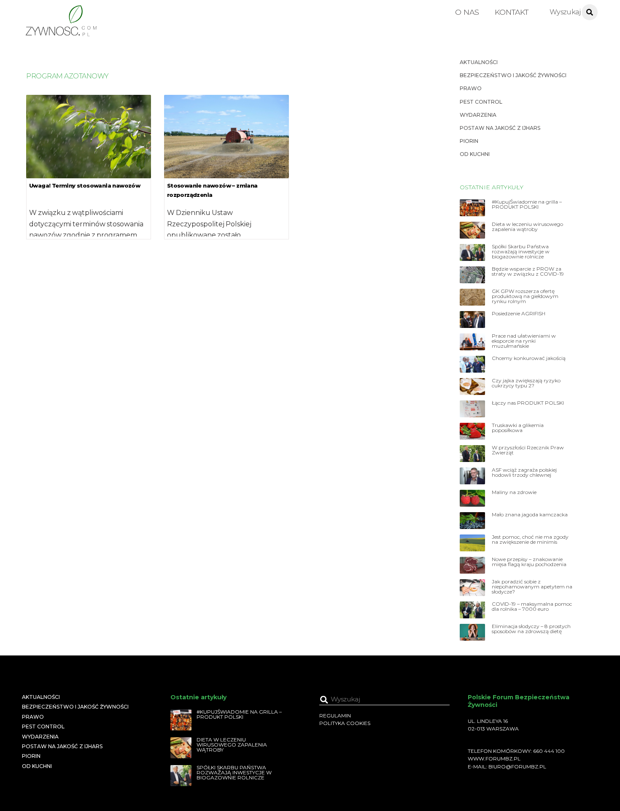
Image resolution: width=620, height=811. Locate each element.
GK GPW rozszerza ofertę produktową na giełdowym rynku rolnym (525, 296)
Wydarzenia (478, 115)
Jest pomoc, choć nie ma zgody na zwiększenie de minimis (530, 539)
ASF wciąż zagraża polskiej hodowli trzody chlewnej (524, 472)
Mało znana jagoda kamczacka (530, 514)
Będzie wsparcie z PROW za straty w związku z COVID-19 (528, 271)
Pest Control (481, 102)
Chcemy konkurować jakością (529, 358)
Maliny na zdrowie (514, 492)
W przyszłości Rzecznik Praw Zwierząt (528, 450)
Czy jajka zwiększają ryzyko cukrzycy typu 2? (526, 383)
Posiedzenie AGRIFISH (518, 313)
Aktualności (479, 62)
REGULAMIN (335, 715)
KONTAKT (511, 12)
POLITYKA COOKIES (344, 723)
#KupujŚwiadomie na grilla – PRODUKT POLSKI (527, 204)
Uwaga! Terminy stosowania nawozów (84, 185)
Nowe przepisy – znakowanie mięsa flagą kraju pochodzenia (529, 562)
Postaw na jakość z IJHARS (500, 128)
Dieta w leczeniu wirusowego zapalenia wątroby (527, 227)
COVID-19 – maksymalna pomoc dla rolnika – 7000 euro (532, 607)
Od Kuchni (475, 154)
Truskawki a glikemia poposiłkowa (518, 428)
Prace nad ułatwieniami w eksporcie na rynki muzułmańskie (524, 341)
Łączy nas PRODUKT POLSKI (528, 403)
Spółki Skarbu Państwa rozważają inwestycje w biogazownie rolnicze (521, 251)
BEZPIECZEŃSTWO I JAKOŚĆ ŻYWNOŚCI (513, 75)
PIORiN (469, 141)
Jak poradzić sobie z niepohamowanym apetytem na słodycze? (532, 586)
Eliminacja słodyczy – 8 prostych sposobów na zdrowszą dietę (531, 629)
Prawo (471, 88)
